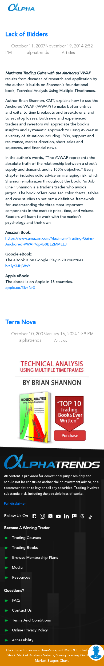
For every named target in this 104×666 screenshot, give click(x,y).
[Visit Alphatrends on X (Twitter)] (50, 516)
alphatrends (38, 53)
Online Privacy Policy (30, 630)
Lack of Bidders (26, 35)
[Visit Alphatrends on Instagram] (42, 516)
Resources (21, 577)
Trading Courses (26, 538)
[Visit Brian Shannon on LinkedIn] (66, 516)
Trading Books (25, 548)
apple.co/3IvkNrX (20, 288)
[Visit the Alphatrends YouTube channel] (58, 516)
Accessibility (22, 640)
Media (17, 568)
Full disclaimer (15, 503)
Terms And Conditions (31, 620)
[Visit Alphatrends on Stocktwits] (74, 516)
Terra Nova (20, 322)
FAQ (16, 600)
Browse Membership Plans (35, 558)
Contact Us (22, 610)
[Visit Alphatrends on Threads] (82, 516)
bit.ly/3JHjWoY (17, 266)
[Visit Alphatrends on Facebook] (34, 516)
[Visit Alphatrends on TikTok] (90, 517)
